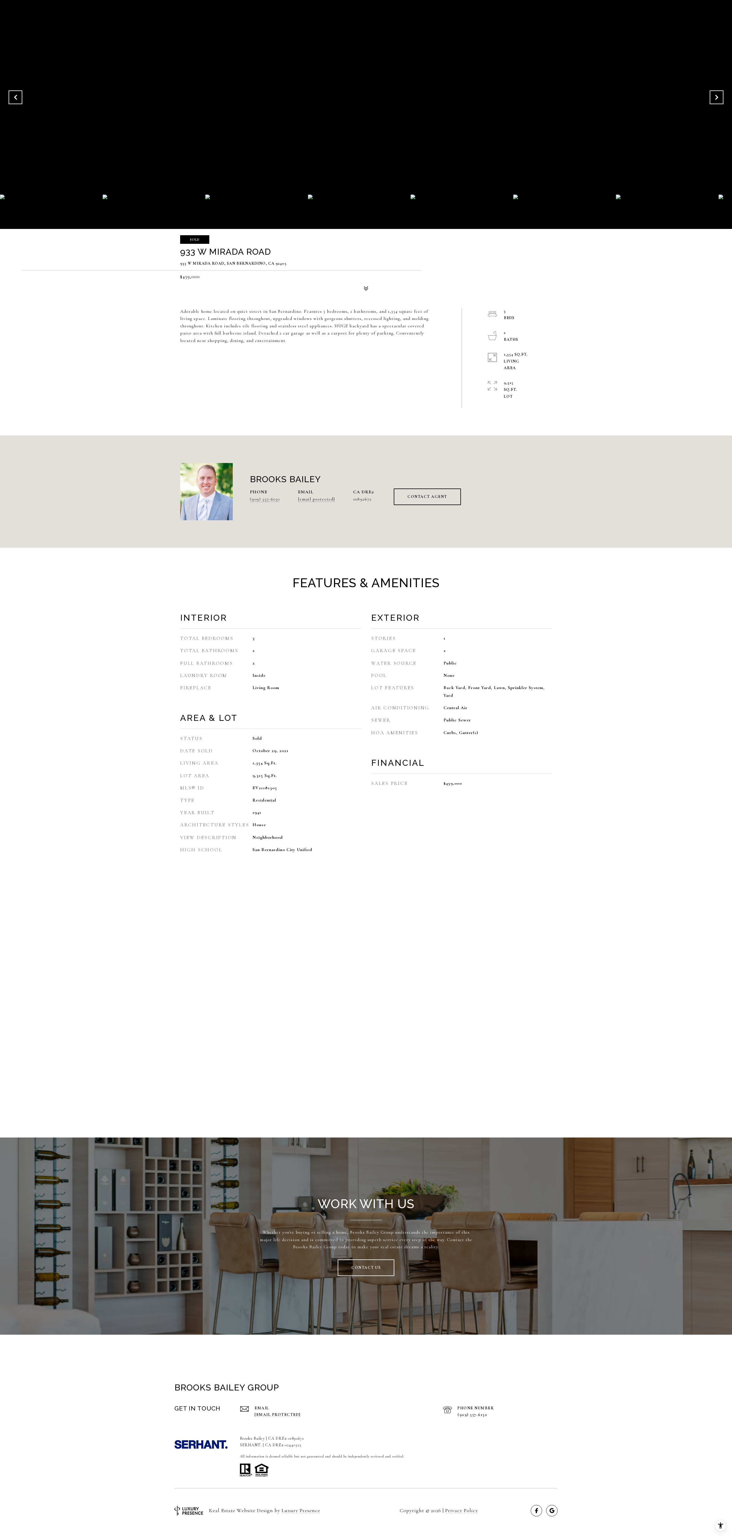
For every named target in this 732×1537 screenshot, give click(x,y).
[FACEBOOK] (536, 1510)
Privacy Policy (461, 1510)
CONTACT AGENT (427, 496)
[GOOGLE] (552, 1510)
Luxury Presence (301, 1510)
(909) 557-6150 (265, 499)
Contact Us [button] (366, 1267)
